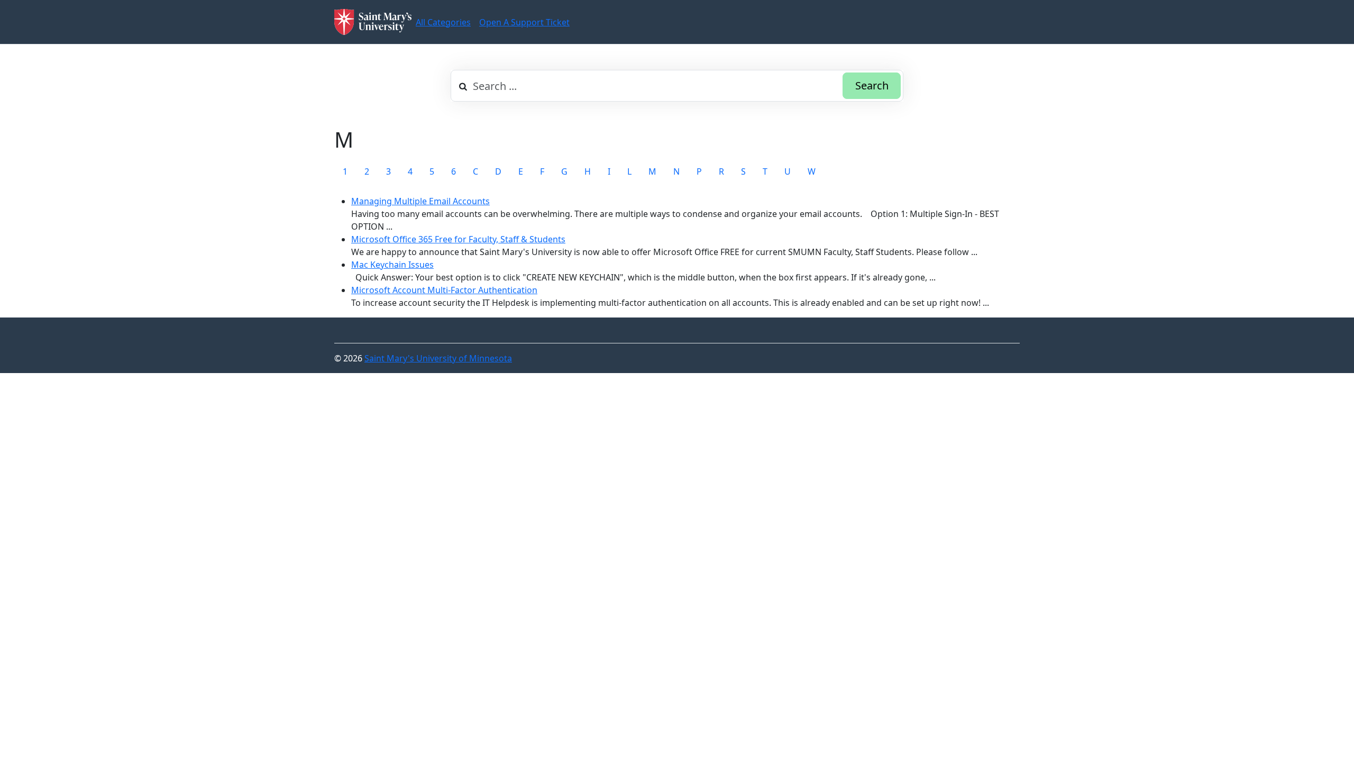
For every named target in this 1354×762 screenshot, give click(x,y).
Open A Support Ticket (524, 22)
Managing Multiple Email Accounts (420, 201)
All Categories (443, 22)
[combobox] (677, 86)
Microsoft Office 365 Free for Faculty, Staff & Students (458, 239)
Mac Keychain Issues (392, 264)
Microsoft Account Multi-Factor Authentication (444, 290)
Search (872, 85)
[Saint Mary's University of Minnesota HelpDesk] (372, 21)
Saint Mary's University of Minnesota (438, 358)
